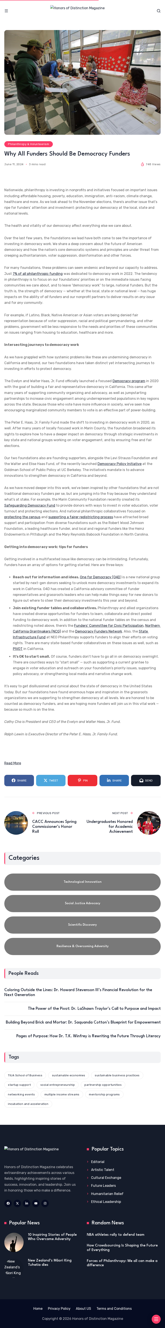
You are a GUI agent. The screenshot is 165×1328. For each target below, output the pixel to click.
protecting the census (22, 517)
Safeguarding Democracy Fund (29, 505)
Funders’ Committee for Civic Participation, (109, 626)
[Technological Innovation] (82, 882)
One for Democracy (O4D (100, 577)
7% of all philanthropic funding (38, 274)
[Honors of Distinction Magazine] (82, 11)
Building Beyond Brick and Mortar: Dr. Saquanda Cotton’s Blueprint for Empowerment (83, 1022)
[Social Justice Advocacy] (82, 903)
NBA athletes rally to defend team (115, 1235)
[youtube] (36, 1203)
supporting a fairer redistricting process (80, 517)
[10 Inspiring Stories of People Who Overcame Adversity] (14, 1242)
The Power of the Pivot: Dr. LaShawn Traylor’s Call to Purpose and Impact (94, 1009)
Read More (12, 763)
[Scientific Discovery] (82, 925)
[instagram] (45, 1203)
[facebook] (8, 1203)
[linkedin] (26, 1203)
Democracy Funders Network (98, 631)
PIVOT (18, 649)
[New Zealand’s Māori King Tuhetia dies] (14, 1268)
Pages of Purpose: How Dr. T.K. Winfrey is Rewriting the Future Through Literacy (88, 1036)
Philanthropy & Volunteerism (28, 144)
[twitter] (17, 1203)
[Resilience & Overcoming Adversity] (82, 946)
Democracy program (129, 381)
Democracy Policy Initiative (120, 464)
